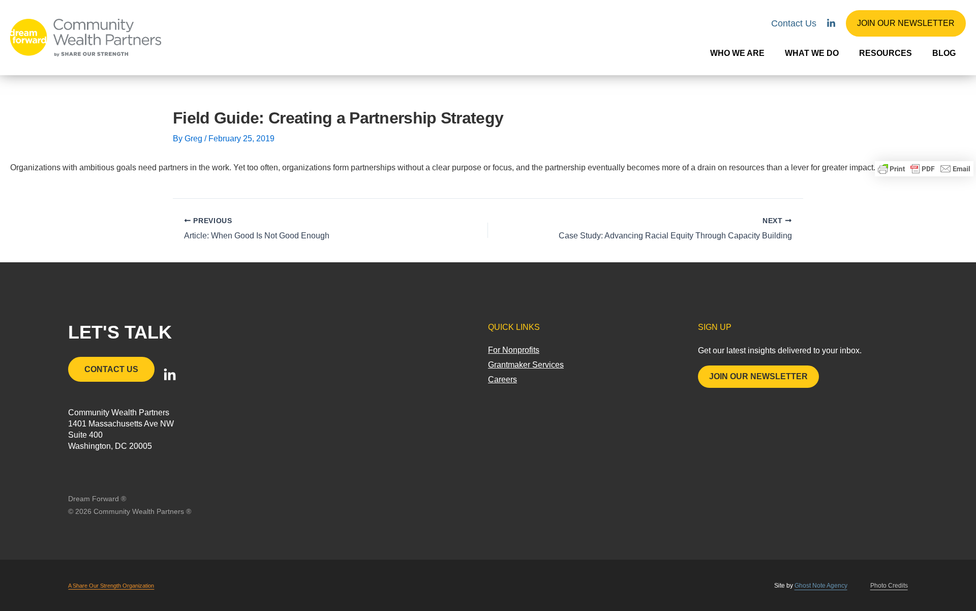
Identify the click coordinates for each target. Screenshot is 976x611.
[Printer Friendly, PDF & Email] (924, 168)
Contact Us (793, 23)
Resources (885, 53)
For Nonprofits (513, 350)
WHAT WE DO (812, 53)
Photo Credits (889, 585)
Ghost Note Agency (821, 585)
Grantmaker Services (526, 364)
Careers (502, 379)
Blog (944, 53)
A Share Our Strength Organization (111, 586)
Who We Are (737, 53)
